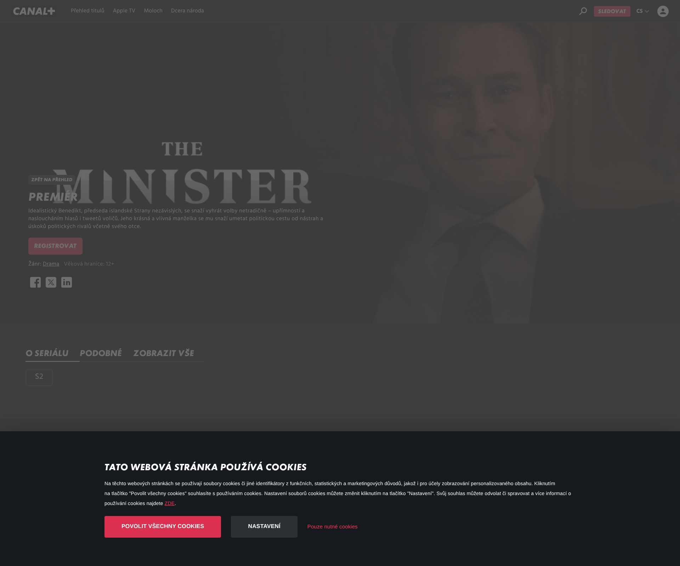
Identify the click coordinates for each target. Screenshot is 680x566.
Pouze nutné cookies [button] (332, 527)
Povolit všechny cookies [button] (162, 526)
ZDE (170, 503)
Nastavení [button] (264, 526)
